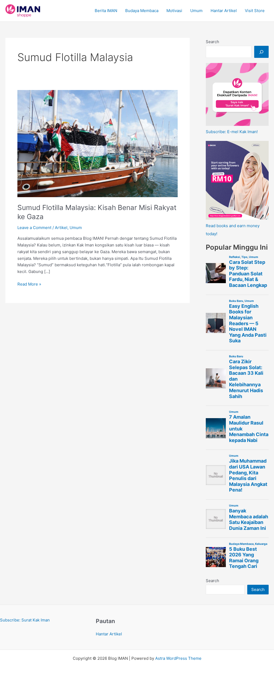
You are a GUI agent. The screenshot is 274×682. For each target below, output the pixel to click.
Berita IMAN (106, 10)
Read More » (29, 284)
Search (212, 41)
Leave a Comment (34, 227)
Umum (196, 10)
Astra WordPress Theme (178, 658)
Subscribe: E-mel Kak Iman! (232, 131)
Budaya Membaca (141, 10)
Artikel (61, 227)
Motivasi (174, 10)
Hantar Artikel (224, 10)
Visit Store (255, 10)
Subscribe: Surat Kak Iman (25, 620)
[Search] (261, 52)
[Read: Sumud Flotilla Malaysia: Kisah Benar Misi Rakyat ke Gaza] (97, 143)
